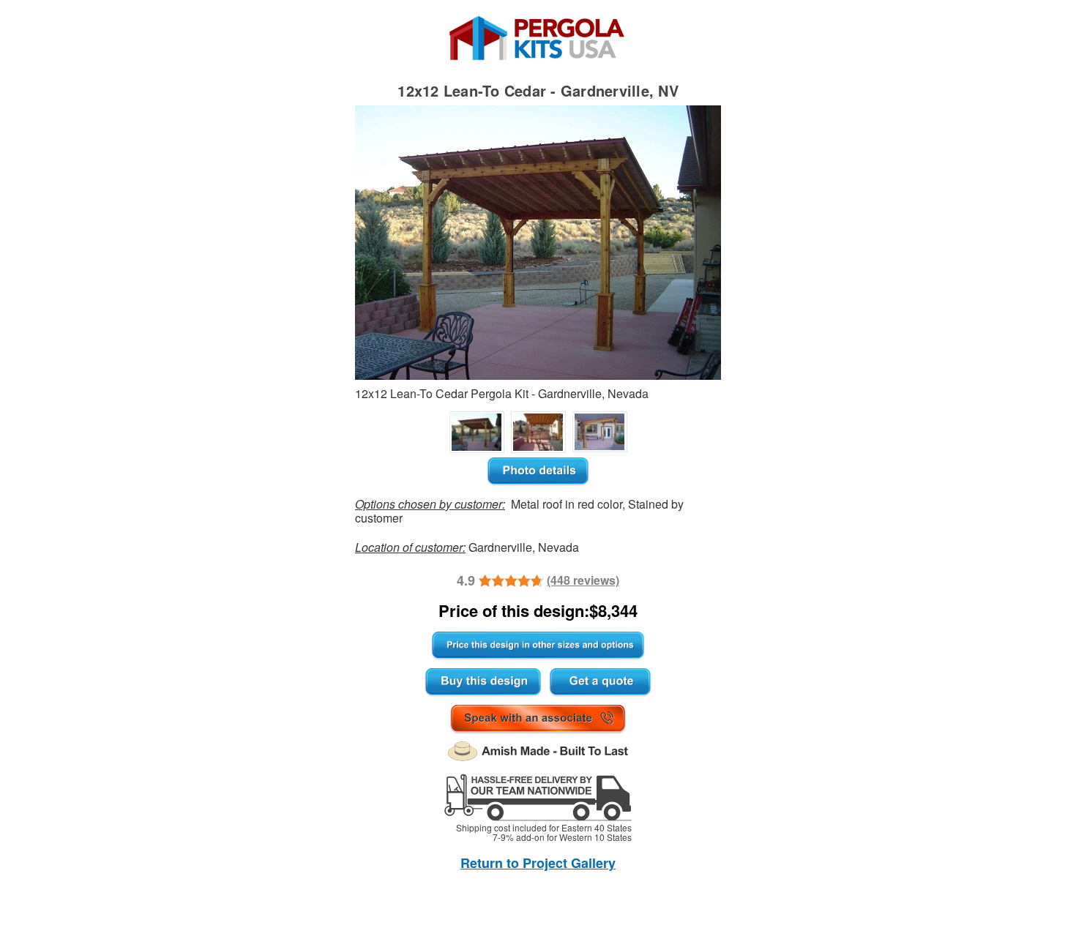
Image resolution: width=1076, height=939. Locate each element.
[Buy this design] (483, 682)
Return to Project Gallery (538, 862)
